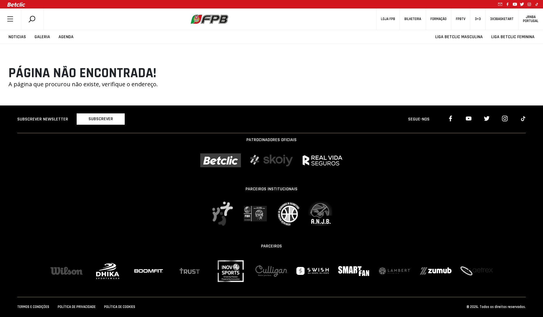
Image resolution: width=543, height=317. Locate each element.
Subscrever (101, 119)
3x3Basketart (502, 19)
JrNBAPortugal (530, 19)
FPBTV (461, 19)
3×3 (478, 19)
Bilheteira (412, 19)
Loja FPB (388, 19)
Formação (438, 19)
